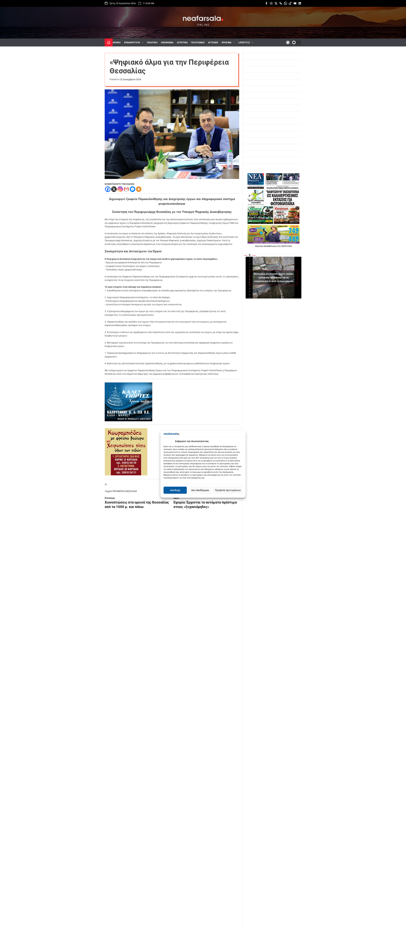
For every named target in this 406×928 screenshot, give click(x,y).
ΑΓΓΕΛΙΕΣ (213, 42)
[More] (138, 189)
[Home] (108, 42)
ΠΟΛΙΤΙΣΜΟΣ (198, 42)
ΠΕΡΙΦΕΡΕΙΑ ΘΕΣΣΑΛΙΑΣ (124, 491)
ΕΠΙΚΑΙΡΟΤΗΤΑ (132, 42)
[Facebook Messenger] (132, 189)
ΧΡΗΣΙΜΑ (226, 42)
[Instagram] (120, 189)
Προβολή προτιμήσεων (228, 490)
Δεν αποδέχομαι (200, 490)
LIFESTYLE (244, 42)
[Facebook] (108, 189)
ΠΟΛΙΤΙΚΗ (152, 42)
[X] (114, 189)
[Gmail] (126, 189)
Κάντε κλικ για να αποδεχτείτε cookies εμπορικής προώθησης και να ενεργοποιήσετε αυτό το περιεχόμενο (273, 277)
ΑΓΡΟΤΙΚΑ (182, 42)
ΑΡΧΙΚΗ (117, 42)
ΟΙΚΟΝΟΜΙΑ (167, 42)
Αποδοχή (175, 490)
